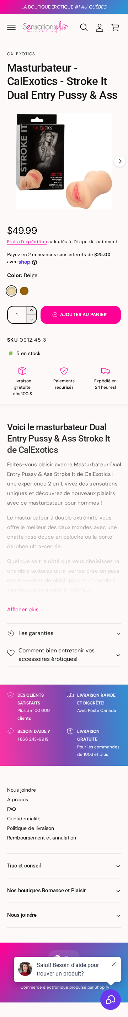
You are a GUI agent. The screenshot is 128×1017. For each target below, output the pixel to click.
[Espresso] (24, 291)
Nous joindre (21, 790)
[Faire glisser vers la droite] (120, 161)
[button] (11, 27)
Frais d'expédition (27, 242)
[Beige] (11, 291)
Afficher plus (23, 609)
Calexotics (21, 54)
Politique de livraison (30, 828)
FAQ (11, 809)
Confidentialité (24, 818)
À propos (17, 799)
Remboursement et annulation (41, 838)
